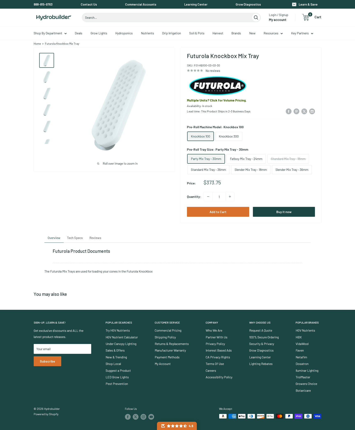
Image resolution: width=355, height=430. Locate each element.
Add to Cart (218, 212)
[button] (177, 426)
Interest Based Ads (219, 350)
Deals (78, 33)
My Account (163, 364)
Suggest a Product (118, 370)
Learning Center (195, 4)
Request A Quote (260, 330)
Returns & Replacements (172, 344)
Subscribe (47, 361)
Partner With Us (216, 337)
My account (277, 19)
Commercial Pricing (168, 330)
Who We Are (214, 330)
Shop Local (113, 364)
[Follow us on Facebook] (128, 417)
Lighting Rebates (261, 364)
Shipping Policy (165, 337)
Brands (236, 33)
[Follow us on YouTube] (151, 417)
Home (37, 43)
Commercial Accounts (140, 4)
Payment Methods (167, 357)
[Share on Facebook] (289, 111)
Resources (271, 33)
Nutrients (147, 33)
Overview (54, 238)
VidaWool (302, 344)
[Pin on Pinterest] (296, 111)
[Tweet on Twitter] (304, 111)
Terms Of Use (215, 364)
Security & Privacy (261, 344)
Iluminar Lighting (307, 370)
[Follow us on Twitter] (135, 417)
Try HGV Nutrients (118, 330)
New (252, 33)
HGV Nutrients (305, 330)
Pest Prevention (117, 384)
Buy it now (284, 212)
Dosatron (302, 364)
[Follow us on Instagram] (143, 417)
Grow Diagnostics (248, 4)
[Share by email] (312, 111)
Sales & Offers (115, 350)
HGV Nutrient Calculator (122, 337)
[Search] (256, 17)
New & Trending (116, 357)
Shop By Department (48, 33)
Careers (211, 370)
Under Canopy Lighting (121, 344)
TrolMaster (303, 377)
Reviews (95, 238)
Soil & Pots (196, 33)
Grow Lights (99, 33)
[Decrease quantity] (208, 196)
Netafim (301, 357)
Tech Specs (75, 238)
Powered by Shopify (46, 414)
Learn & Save (308, 4)
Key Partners (300, 33)
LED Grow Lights (117, 377)
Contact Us (89, 4)
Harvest (217, 33)
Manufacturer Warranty (170, 350)
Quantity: (194, 196)
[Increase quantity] (230, 196)
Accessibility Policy (219, 377)
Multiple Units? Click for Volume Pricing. (217, 100)
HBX (299, 337)
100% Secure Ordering (264, 337)
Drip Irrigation (171, 33)
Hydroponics (124, 33)
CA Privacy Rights (218, 357)
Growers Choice (306, 384)
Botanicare (303, 390)
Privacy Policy (215, 344)
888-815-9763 (43, 4)
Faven (300, 350)
